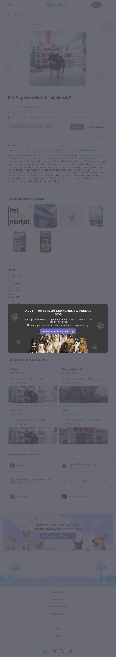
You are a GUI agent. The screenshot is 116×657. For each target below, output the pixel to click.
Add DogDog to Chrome (55, 331)
